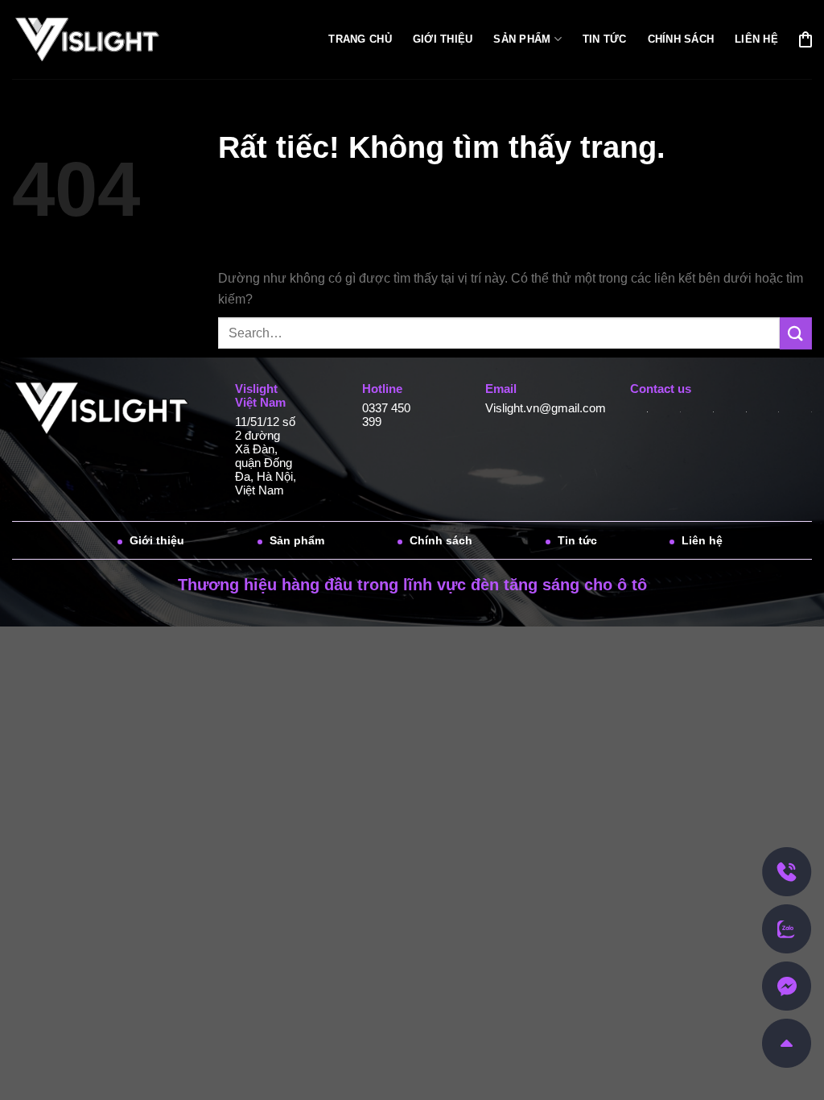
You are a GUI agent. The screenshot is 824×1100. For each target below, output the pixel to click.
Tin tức (605, 39)
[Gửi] (796, 333)
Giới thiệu (443, 39)
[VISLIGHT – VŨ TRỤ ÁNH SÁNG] (97, 40)
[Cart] (805, 39)
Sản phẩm (521, 39)
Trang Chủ (359, 39)
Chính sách (681, 39)
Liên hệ (756, 39)
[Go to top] (786, 1042)
